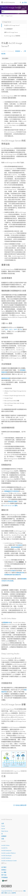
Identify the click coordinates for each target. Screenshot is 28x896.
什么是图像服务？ (8, 29)
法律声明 (13, 893)
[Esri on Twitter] (2, 886)
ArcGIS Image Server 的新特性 (12, 36)
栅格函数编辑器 (15, 547)
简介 (2, 16)
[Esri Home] (4, 881)
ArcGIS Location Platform (8, 853)
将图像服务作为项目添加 (11, 491)
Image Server (9, 16)
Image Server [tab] (7, 22)
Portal (3, 826)
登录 (25, 2)
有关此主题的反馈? (21, 805)
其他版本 (17, 51)
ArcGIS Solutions (6, 858)
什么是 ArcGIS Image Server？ (12, 25)
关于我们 (3, 867)
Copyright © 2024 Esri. (7, 891)
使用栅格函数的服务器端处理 (12, 574)
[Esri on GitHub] (8, 886)
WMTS (16, 329)
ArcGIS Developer (6, 855)
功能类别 (20, 545)
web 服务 (10, 505)
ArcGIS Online (5, 845)
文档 (2, 839)
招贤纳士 (3, 870)
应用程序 (3, 836)
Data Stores (4, 831)
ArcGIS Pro (4, 848)
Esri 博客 (3, 872)
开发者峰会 (4, 877)
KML (21, 329)
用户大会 (3, 875)
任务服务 (13, 570)
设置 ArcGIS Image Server (11, 32)
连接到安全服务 (12, 501)
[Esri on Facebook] (5, 886)
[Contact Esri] (10, 886)
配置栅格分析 (7, 622)
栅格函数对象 (20, 572)
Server (3, 828)
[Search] (20, 2)
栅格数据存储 (5, 378)
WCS (10, 329)
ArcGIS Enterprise (9, 2)
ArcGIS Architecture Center (9, 860)
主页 (2, 823)
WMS (6, 329)
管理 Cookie (7, 893)
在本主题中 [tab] (5, 58)
